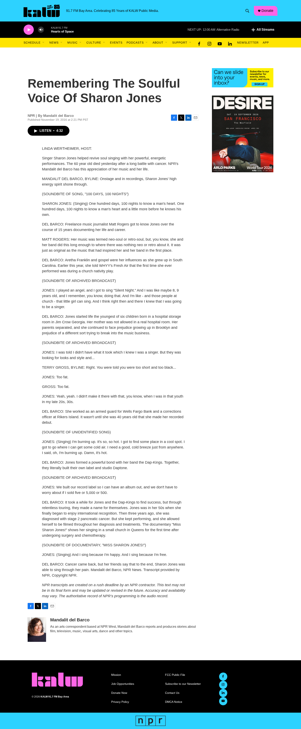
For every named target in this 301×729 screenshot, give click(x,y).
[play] (28, 29)
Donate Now (119, 692)
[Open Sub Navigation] (43, 42)
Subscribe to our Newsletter (183, 683)
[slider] (47, 29)
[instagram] (209, 43)
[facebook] (199, 43)
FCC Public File (175, 674)
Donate (267, 11)
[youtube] (220, 43)
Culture (93, 42)
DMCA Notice (173, 701)
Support (179, 42)
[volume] (40, 29)
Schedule (32, 42)
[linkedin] (230, 43)
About (158, 42)
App (266, 42)
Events (116, 42)
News (54, 42)
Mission (116, 674)
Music (72, 42)
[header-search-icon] (247, 11)
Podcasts (135, 42)
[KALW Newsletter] (242, 77)
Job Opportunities (122, 683)
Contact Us (172, 692)
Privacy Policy (120, 701)
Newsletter (248, 42)
